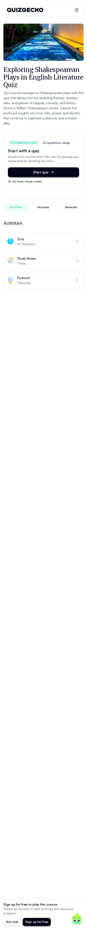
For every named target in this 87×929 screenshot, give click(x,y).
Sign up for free (36, 922)
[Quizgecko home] (25, 10)
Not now (12, 922)
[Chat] (77, 919)
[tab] (16, 207)
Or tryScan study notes (25, 181)
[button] (43, 241)
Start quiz (41, 172)
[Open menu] (76, 10)
